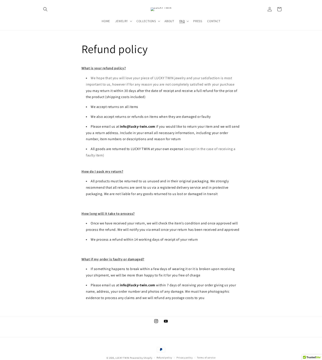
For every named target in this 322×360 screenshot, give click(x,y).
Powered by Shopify (141, 357)
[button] (45, 9)
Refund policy (164, 357)
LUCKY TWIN (122, 357)
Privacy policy (185, 357)
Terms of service (206, 357)
